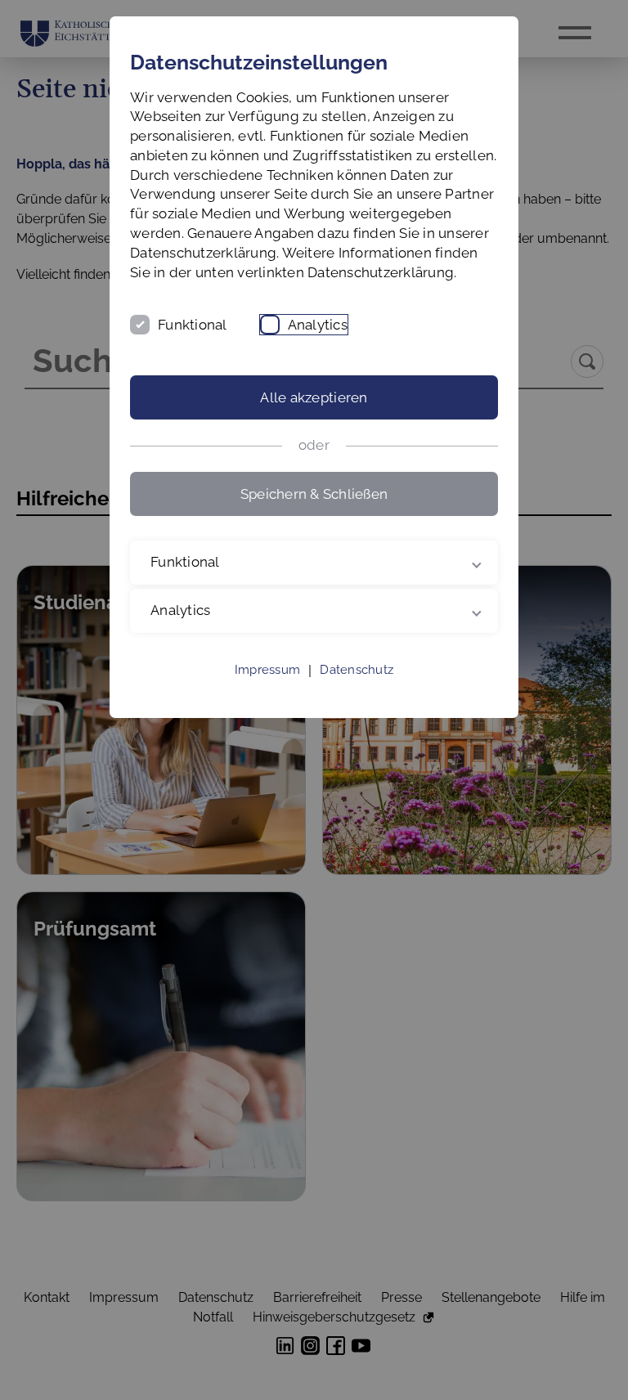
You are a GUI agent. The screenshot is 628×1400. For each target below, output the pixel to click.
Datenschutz (356, 689)
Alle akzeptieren (313, 397)
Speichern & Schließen (314, 494)
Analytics (318, 324)
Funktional (192, 324)
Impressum (267, 689)
